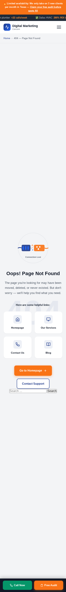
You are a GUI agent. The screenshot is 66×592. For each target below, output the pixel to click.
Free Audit (50, 585)
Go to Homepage (31, 370)
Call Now (19, 585)
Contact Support (33, 383)
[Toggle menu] (58, 27)
